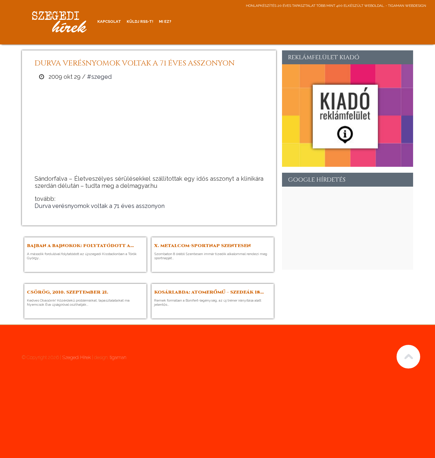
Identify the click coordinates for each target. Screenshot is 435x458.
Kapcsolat (109, 21)
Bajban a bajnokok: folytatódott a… (80, 246)
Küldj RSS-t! (140, 21)
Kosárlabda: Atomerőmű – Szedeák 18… (209, 292)
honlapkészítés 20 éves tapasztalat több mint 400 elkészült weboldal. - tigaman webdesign (336, 6)
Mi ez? (165, 21)
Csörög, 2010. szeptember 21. (67, 292)
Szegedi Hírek (76, 357)
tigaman (118, 357)
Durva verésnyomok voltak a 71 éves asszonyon (100, 205)
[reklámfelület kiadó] (347, 164)
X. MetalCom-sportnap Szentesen (202, 246)
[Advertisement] (149, 127)
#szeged (99, 76)
